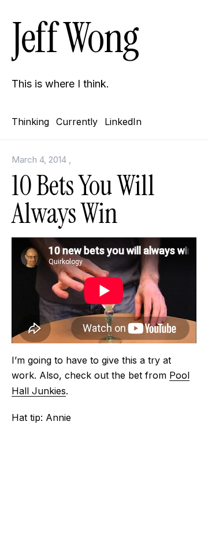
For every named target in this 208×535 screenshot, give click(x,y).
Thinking (30, 121)
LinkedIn (123, 121)
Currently (77, 121)
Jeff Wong (75, 38)
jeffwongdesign (104, 508)
